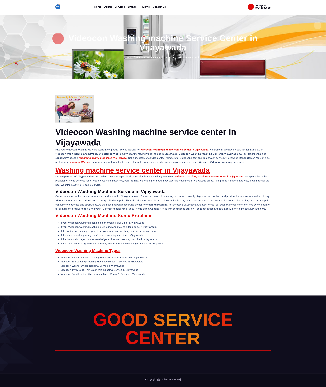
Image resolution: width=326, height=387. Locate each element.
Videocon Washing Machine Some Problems (104, 215)
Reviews (145, 6)
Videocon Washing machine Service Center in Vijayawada (168, 57)
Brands (132, 6)
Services (120, 6)
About (108, 6)
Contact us (159, 6)
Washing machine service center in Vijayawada (132, 170)
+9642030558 (263, 7)
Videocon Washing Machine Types (87, 250)
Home (97, 6)
